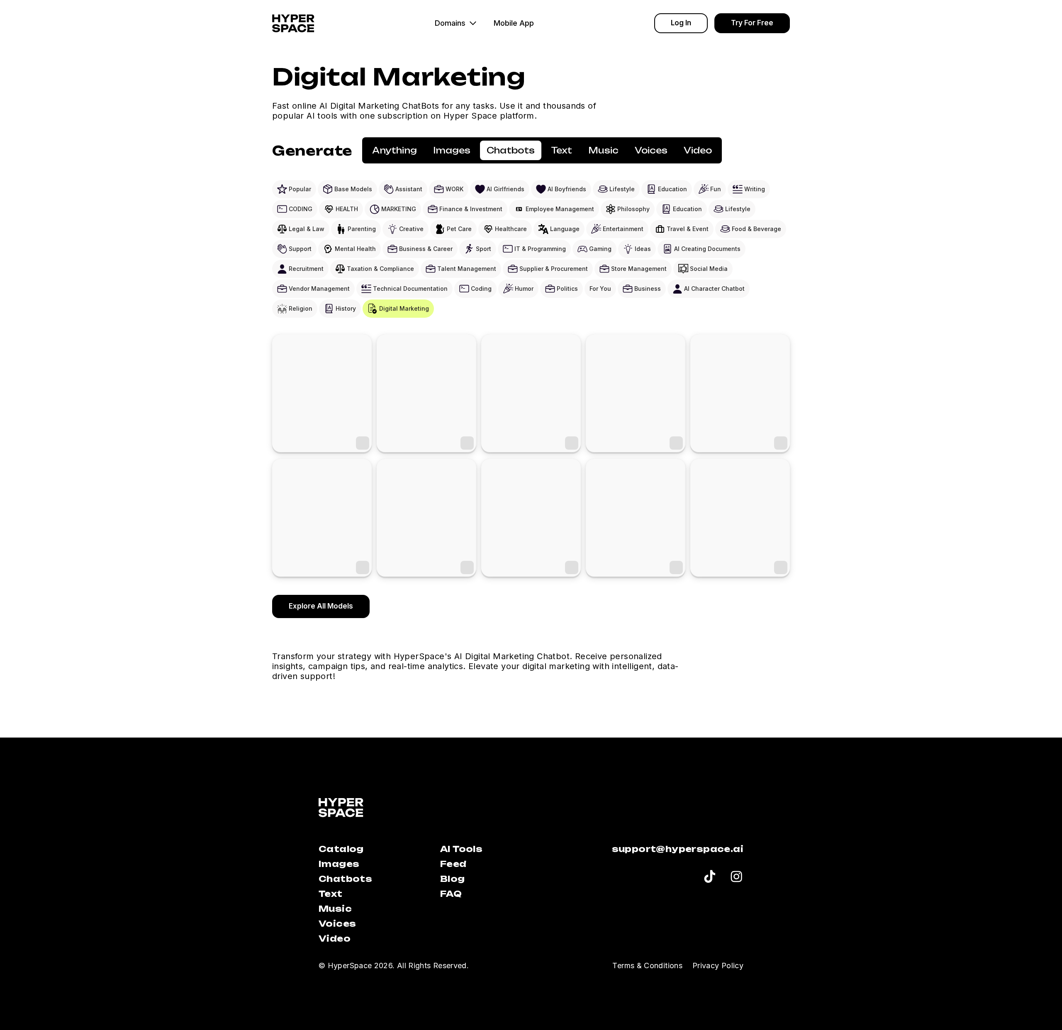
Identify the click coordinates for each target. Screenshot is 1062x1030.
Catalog (341, 849)
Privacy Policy (717, 965)
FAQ (451, 894)
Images (339, 864)
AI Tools (461, 849)
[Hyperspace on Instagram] (736, 878)
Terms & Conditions (647, 965)
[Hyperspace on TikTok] (709, 878)
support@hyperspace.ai (677, 849)
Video (335, 938)
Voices (337, 923)
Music (335, 908)
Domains (450, 23)
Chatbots (345, 879)
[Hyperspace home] (293, 23)
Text (331, 894)
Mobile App (514, 23)
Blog (452, 879)
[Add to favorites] (362, 443)
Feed (453, 864)
